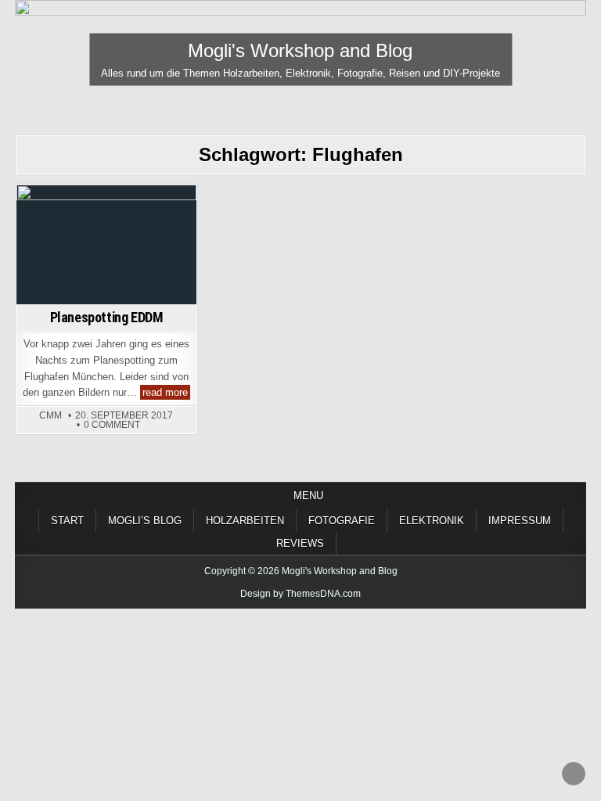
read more (166, 393)
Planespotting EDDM (107, 317)
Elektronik (431, 520)
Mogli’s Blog (145, 520)
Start (67, 520)
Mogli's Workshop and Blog (300, 50)
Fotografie (106, 212)
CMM (50, 415)
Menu (308, 495)
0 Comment (112, 424)
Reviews (300, 543)
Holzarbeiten (245, 520)
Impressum (519, 520)
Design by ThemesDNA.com (300, 593)
